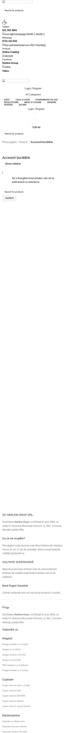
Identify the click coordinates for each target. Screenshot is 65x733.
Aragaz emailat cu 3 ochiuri (15, 644)
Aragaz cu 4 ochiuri (11, 649)
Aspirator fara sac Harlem (14, 726)
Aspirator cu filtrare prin (13, 721)
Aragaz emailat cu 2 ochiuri (15, 670)
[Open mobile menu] (32, 76)
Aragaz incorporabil (11, 660)
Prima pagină (9, 142)
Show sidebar (13, 163)
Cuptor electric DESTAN (13, 695)
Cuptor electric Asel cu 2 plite (16, 685)
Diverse (24, 142)
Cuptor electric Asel (11, 690)
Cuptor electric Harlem (13, 701)
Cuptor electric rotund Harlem (16, 706)
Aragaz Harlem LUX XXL (14, 654)
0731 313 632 (9, 41)
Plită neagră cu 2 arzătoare (15, 665)
